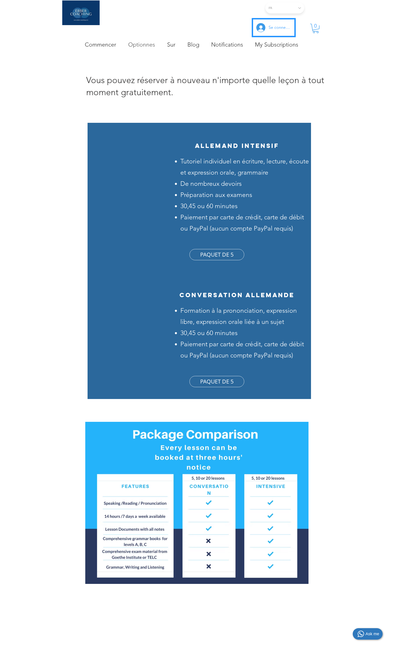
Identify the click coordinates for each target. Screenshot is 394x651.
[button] (315, 28)
